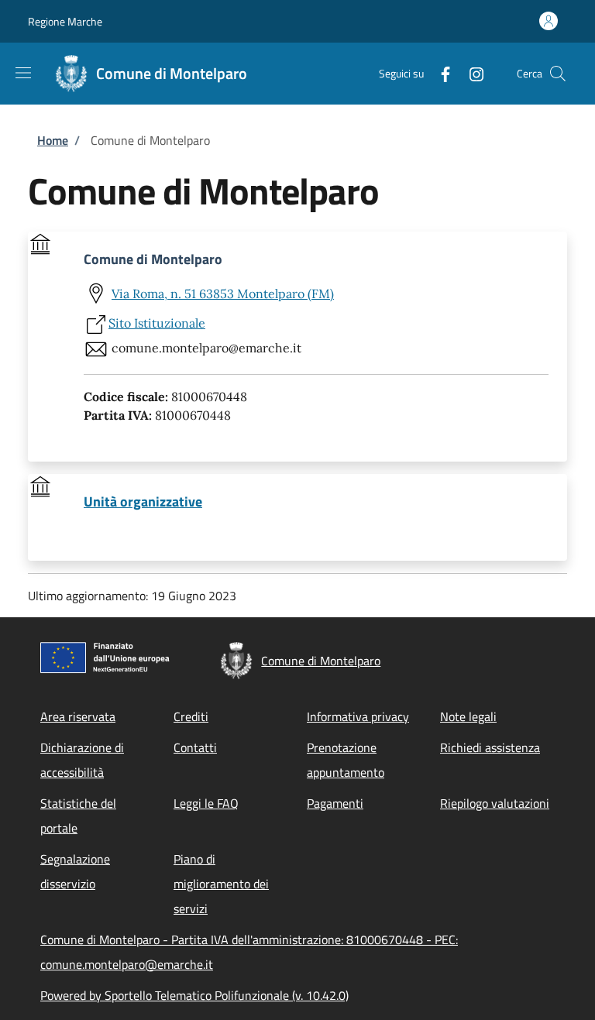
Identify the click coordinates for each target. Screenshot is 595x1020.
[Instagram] (470, 73)
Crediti (191, 716)
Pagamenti (335, 803)
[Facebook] (439, 73)
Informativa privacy (358, 716)
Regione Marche (65, 21)
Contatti (195, 747)
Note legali (468, 716)
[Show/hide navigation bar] (23, 73)
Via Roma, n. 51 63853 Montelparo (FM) (223, 293)
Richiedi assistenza (490, 747)
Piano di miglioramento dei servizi (221, 884)
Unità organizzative (143, 502)
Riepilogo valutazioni (494, 803)
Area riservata (77, 716)
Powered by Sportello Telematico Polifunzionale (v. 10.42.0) (194, 995)
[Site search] (558, 73)
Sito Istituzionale (156, 323)
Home (52, 140)
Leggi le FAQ (206, 803)
